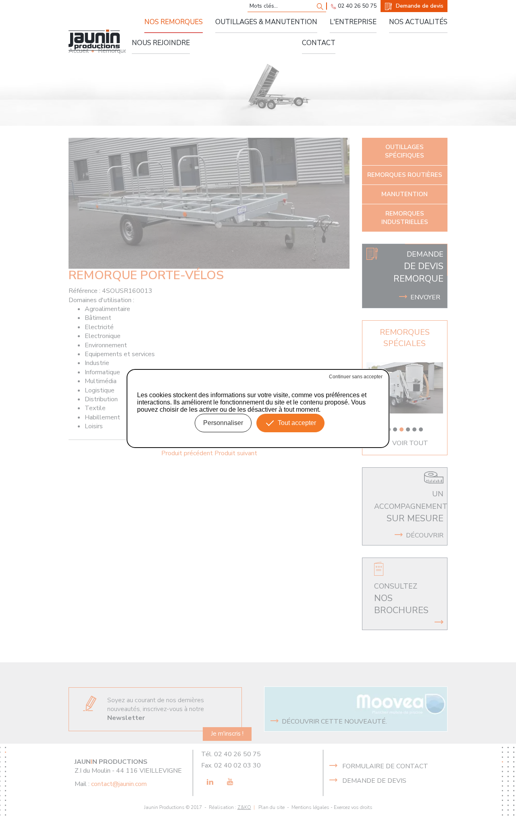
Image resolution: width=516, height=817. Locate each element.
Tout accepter (297, 422)
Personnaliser (223, 422)
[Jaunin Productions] (94, 40)
